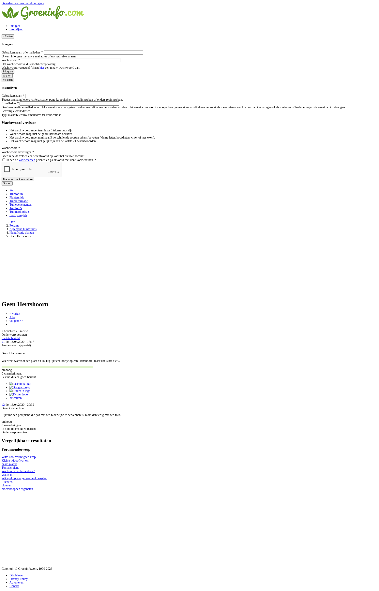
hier (41, 67)
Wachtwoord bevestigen (18, 152)
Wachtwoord (11, 60)
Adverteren (16, 582)
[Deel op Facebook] (20, 383)
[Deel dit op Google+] (19, 387)
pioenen (6, 485)
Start (12, 190)
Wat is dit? (8, 474)
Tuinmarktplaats (19, 211)
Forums (14, 225)
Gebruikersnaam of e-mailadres (22, 52)
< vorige (14, 313)
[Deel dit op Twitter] (18, 394)
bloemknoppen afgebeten (17, 489)
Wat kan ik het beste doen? (18, 471)
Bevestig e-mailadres (16, 111)
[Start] (43, 19)
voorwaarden (27, 160)
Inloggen (15, 25)
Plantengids (16, 197)
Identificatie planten (21, 232)
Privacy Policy (18, 579)
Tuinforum (16, 194)
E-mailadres (10, 103)
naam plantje (9, 464)
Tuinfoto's (15, 208)
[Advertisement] (189, 268)
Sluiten (7, 75)
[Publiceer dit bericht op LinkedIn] (19, 390)
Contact (14, 586)
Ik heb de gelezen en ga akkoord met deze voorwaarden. (51, 160)
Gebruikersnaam (13, 95)
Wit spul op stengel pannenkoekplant (24, 478)
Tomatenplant (10, 467)
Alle (12, 317)
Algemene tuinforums (23, 229)
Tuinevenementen (20, 204)
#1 (3, 341)
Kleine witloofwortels (15, 460)
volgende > (16, 320)
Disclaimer (16, 575)
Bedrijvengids (18, 215)
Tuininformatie (18, 201)
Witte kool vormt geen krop (19, 457)
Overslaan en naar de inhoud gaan (23, 3)
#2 (3, 404)
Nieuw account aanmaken (18, 179)
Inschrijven (16, 29)
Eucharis (7, 481)
